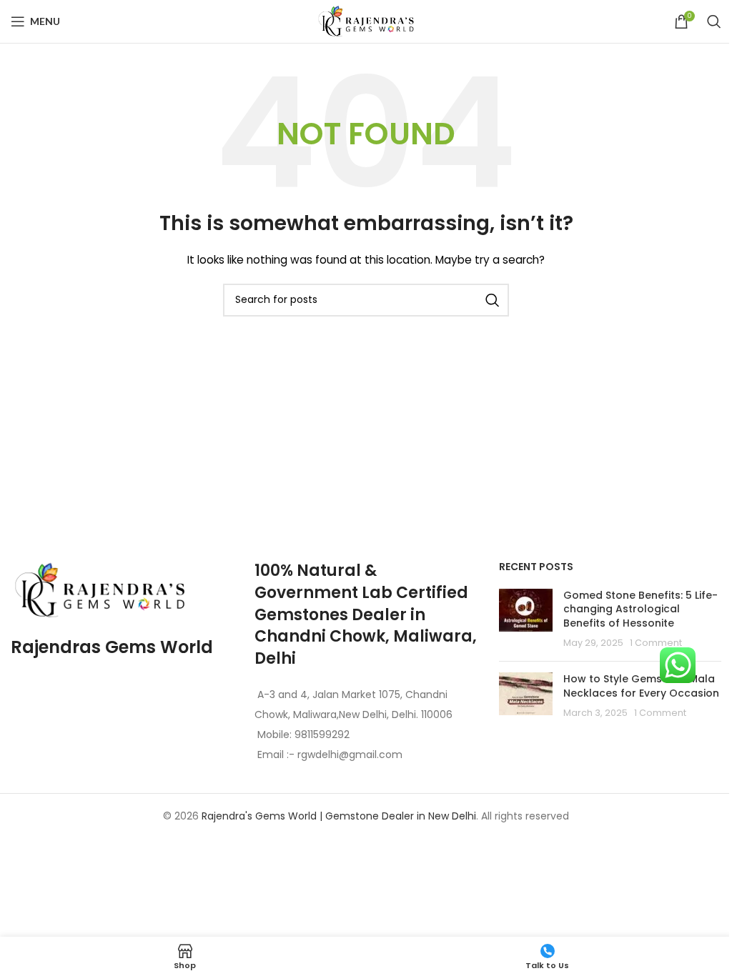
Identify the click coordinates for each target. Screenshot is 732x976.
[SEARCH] (492, 300)
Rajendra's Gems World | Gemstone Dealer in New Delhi (339, 816)
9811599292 (322, 734)
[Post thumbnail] (526, 619)
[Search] (714, 21)
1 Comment (656, 643)
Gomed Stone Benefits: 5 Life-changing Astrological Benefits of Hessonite (640, 609)
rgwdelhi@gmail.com (348, 754)
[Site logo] (366, 21)
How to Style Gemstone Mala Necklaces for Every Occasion (641, 686)
